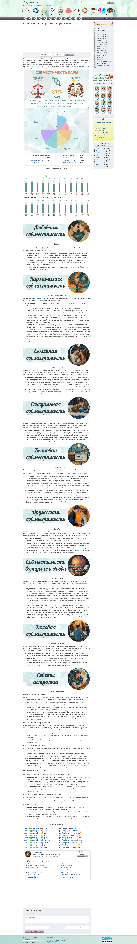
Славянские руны (102, 42)
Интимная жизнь (35, 158)
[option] (27, 12)
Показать (69, 55)
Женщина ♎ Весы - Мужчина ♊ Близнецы (37, 832)
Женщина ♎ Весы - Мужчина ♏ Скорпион (37, 840)
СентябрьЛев (103, 99)
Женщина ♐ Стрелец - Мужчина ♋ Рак (71, 842)
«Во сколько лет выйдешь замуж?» (37, 867)
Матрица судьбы (76, 14)
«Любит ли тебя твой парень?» (36, 869)
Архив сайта (51, 943)
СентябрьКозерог (97, 113)
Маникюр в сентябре (100, 130)
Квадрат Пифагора (102, 55)
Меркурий (98, 152)
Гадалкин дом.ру (30, 938)
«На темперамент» (33, 877)
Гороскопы (36, 14)
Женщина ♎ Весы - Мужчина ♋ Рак (35, 833)
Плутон (97, 164)
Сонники (44, 14)
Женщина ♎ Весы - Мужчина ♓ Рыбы (35, 847)
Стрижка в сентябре (100, 128)
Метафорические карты (104, 61)
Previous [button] (22, 10)
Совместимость (101, 14)
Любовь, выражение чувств (38, 155)
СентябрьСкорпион (103, 106)
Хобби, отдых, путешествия (71, 163)
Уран (97, 161)
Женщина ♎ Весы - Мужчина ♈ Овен (35, 828)
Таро (60, 14)
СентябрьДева (109, 99)
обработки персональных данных (64, 913)
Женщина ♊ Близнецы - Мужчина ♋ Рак (71, 832)
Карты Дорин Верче (102, 36)
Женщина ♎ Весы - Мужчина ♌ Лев (35, 835)
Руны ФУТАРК (100, 32)
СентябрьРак (97, 99)
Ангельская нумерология (104, 65)
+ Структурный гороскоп (103, 116)
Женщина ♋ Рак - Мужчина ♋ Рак (69, 833)
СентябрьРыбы (109, 113)
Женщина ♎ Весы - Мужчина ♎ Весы (35, 839)
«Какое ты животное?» (67, 877)
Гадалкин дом (32, 2)
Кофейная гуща (93, 14)
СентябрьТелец (103, 92)
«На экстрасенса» (66, 867)
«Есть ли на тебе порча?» (68, 865)
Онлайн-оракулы (102, 52)
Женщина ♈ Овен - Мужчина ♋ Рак (70, 828)
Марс (97, 155)
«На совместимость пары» (35, 872)
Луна (97, 150)
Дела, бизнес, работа (69, 160)
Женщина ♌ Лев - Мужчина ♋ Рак (69, 835)
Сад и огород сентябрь (101, 136)
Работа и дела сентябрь (101, 132)
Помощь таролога (108, 18)
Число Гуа (100, 57)
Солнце (97, 148)
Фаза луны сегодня (100, 125)
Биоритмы (100, 59)
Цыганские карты (102, 40)
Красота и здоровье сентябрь (103, 127)
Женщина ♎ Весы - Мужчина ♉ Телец (35, 830)
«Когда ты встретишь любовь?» (36, 865)
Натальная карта (85, 14)
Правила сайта (52, 939)
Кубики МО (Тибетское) (103, 46)
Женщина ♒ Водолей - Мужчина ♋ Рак (71, 845)
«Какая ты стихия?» (66, 876)
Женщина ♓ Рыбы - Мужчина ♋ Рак (70, 847)
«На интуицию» (65, 869)
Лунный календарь (110, 14)
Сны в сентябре (99, 137)
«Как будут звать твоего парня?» (37, 864)
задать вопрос (82, 856)
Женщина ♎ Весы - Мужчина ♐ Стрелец (36, 842)
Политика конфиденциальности (57, 940)
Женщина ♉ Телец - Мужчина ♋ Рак (70, 830)
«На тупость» (64, 870)
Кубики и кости (101, 48)
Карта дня (100, 28)
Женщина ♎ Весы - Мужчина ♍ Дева (35, 837)
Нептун (97, 163)
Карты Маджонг (101, 50)
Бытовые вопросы (35, 163)
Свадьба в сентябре (100, 134)
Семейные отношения (36, 160)
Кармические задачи (69, 155)
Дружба (65, 158)
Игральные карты (102, 30)
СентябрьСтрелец (109, 106)
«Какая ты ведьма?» (66, 864)
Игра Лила (100, 67)
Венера (97, 154)
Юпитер (98, 157)
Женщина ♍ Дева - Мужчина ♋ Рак (70, 837)
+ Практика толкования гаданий (103, 69)
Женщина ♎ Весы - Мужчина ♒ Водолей (36, 845)
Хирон (97, 166)
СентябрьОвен (97, 92)
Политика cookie (52, 941)
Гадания (27, 14)
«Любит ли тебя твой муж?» (35, 870)
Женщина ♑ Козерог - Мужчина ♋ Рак (70, 844)
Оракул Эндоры (101, 38)
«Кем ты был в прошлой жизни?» (70, 874)
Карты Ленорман (101, 34)
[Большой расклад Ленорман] (103, 77)
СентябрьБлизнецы (110, 92)
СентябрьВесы (97, 106)
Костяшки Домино (102, 44)
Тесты (52, 14)
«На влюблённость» (33, 874)
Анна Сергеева (37, 852)
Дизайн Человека (102, 63)
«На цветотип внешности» (68, 872)
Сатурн (97, 159)
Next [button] (115, 10)
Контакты (50, 937)
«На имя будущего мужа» (35, 876)
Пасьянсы (69, 14)
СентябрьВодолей (103, 113)
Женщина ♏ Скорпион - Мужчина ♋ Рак (71, 840)
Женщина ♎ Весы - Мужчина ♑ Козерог (36, 844)
